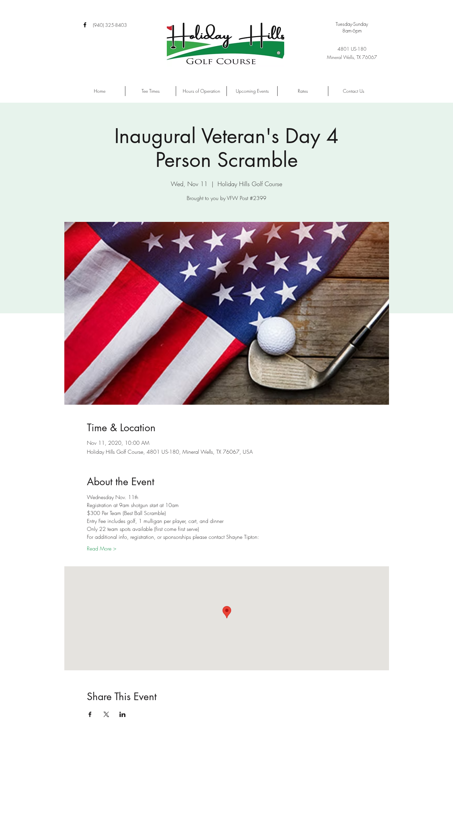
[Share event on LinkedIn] (122, 714)
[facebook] (85, 25)
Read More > (101, 548)
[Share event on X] (106, 714)
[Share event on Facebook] (90, 714)
